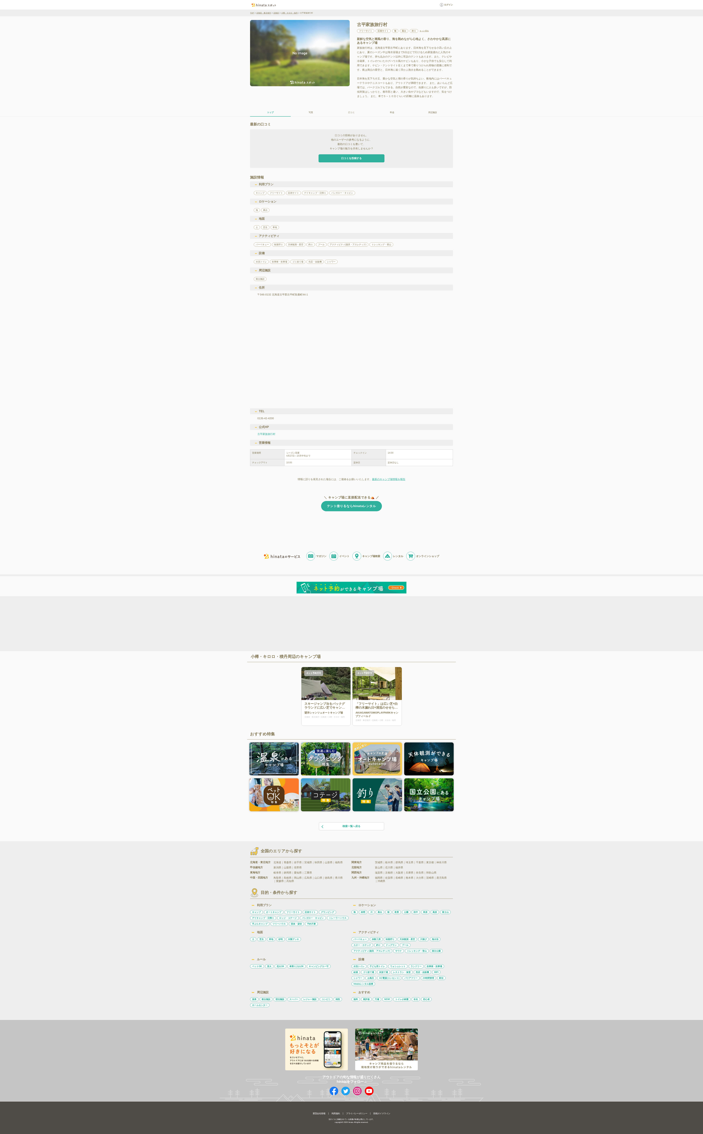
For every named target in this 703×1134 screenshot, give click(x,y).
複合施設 (266, 999)
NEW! (387, 999)
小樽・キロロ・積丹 (289, 13)
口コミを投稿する (351, 158)
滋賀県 (379, 872)
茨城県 (379, 862)
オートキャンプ (273, 912)
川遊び (423, 939)
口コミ (351, 112)
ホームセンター (259, 1005)
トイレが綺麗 (401, 999)
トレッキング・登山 (417, 951)
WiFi (436, 972)
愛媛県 (280, 881)
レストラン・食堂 (402, 972)
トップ (270, 112)
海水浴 (435, 939)
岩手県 (298, 862)
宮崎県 (430, 877)
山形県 (328, 862)
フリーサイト (293, 912)
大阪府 (399, 872)
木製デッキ (293, 939)
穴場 (377, 999)
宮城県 (308, 862)
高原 (435, 912)
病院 (338, 999)
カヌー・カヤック (362, 945)
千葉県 (420, 862)
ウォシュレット (398, 966)
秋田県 (318, 862)
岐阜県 (277, 872)
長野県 (298, 867)
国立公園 (436, 951)
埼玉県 (409, 862)
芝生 (261, 939)
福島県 (339, 862)
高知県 (290, 881)
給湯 (356, 972)
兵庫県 (409, 872)
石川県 (389, 867)
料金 (392, 112)
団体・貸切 (296, 924)
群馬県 (399, 862)
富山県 (379, 867)
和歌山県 (431, 872)
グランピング (327, 912)
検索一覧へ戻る (351, 826)
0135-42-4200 (265, 418)
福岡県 (379, 877)
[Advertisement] (320, 623)
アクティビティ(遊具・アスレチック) (372, 951)
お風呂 (370, 978)
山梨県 (287, 867)
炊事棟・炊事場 (434, 966)
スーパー (293, 999)
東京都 (430, 862)
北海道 (276, 13)
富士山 (445, 912)
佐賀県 (389, 877)
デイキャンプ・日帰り (263, 918)
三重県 (308, 872)
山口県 (318, 877)
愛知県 (298, 872)
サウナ (398, 951)
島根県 (287, 877)
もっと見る (424, 31)
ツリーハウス (279, 924)
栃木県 (389, 862)
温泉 (254, 999)
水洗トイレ (359, 966)
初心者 (426, 999)
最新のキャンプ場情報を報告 (388, 479)
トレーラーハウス (338, 918)
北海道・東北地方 (263, 13)
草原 (425, 912)
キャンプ (256, 912)
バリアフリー (411, 978)
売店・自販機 (422, 972)
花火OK (280, 966)
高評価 (366, 999)
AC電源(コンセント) (389, 978)
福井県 (399, 867)
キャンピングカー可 (319, 966)
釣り (378, 945)
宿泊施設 (280, 999)
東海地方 (255, 872)
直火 (269, 966)
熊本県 (409, 877)
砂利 (280, 939)
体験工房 (376, 939)
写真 (311, 112)
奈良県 (420, 872)
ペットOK (257, 966)
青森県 (287, 862)
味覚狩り (390, 939)
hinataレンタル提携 (363, 984)
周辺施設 (432, 112)
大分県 (420, 877)
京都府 (389, 872)
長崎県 (399, 877)
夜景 (397, 912)
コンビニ (326, 999)
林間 (363, 912)
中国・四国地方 (259, 877)
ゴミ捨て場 (368, 972)
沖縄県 (381, 881)
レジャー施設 (310, 999)
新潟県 (277, 867)
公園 (406, 912)
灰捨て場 (383, 972)
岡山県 (298, 877)
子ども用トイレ (377, 966)
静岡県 (287, 872)
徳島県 (328, 877)
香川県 (339, 877)
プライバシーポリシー (356, 1113)
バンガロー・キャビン (313, 918)
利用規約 (336, 1113)
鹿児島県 (441, 877)
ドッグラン (391, 945)
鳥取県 (277, 877)
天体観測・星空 (407, 939)
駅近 (441, 978)
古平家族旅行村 (266, 434)
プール (405, 945)
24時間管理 (428, 978)
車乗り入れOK (296, 966)
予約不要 (311, 924)
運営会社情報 (319, 1113)
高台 (380, 912)
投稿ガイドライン (381, 1113)
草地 (271, 939)
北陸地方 (357, 867)
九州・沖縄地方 (360, 877)
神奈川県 (441, 862)
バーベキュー (360, 939)
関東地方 (357, 862)
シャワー (358, 978)
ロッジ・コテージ (288, 918)
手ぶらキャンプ (259, 924)
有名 (416, 999)
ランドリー (416, 966)
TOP (252, 13)
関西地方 (357, 872)
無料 (356, 999)
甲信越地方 (256, 867)
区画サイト (310, 912)
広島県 (308, 877)
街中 (416, 912)
